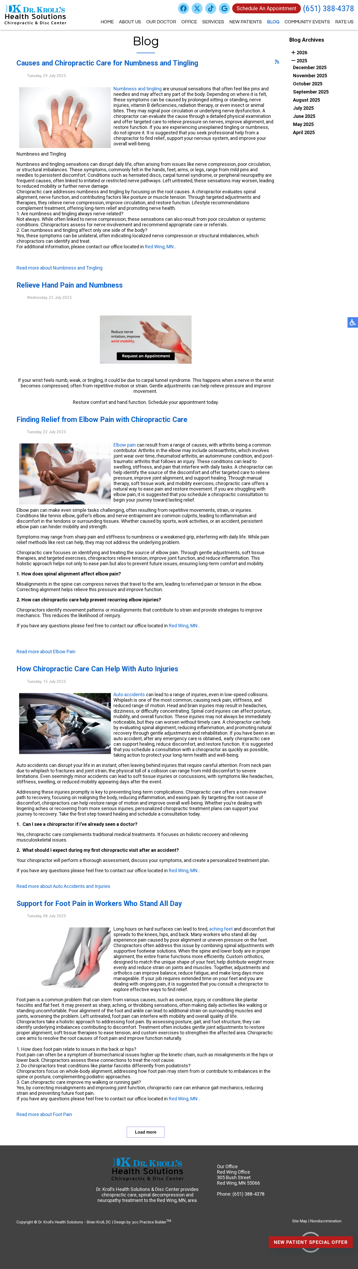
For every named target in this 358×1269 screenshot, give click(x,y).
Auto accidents (129, 694)
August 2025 (306, 100)
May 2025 (303, 124)
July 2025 (303, 108)
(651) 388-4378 (328, 8)
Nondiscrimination (325, 1221)
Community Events (307, 22)
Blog (273, 22)
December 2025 (310, 67)
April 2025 (304, 132)
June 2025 (304, 116)
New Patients (245, 22)
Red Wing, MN (159, 246)
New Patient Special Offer (311, 1242)
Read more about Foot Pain (44, 1114)
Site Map (299, 1221)
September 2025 (311, 92)
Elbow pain (124, 445)
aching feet (221, 929)
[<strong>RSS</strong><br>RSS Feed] (277, 61)
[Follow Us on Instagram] (210, 8)
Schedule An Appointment (266, 8)
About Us (130, 22)
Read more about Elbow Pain (46, 651)
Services (213, 22)
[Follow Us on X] (197, 8)
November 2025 (310, 75)
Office (189, 22)
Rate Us (344, 22)
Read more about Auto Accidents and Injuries (63, 886)
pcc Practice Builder (151, 1222)
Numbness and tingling (137, 88)
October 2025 (307, 83)
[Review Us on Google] (224, 8)
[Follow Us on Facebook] (183, 8)
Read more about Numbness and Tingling (59, 268)
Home (107, 22)
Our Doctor (161, 22)
